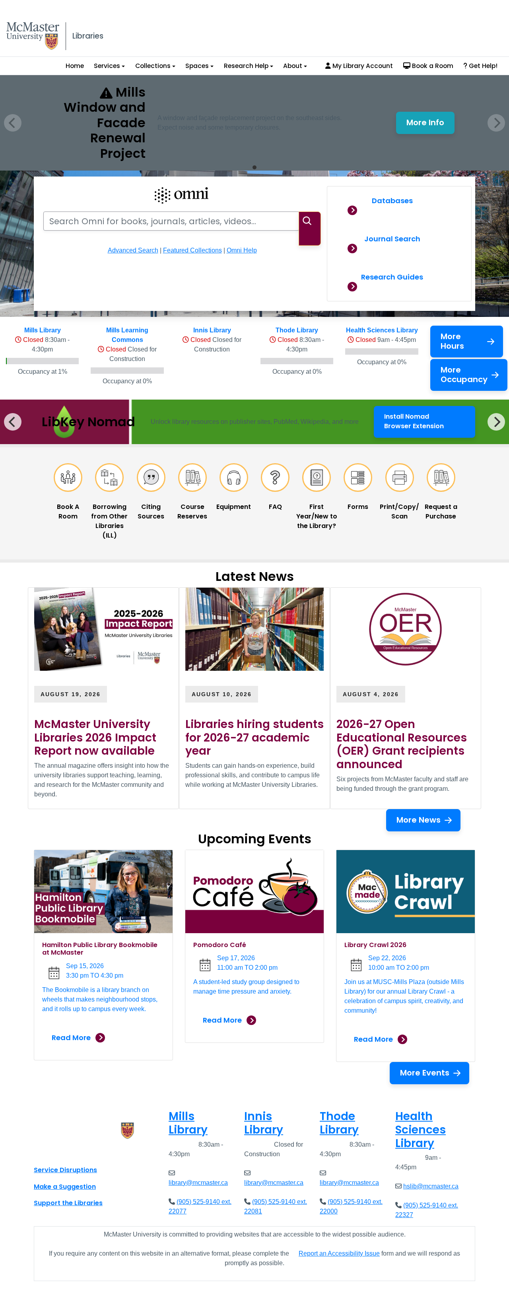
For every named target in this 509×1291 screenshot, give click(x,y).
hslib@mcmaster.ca (430, 1186)
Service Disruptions (65, 1170)
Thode (339, 1123)
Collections (153, 66)
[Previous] (12, 422)
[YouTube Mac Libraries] (70, 1152)
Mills (188, 1123)
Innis (263, 1123)
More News (418, 819)
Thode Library (297, 330)
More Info (430, 125)
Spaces (197, 66)
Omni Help (242, 250)
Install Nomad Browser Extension (427, 421)
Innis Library (212, 330)
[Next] (496, 422)
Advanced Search (133, 250)
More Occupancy (464, 374)
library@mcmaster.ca (198, 1182)
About (292, 66)
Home (75, 66)
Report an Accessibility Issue (339, 1253)
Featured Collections (192, 250)
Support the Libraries (68, 1203)
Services (107, 66)
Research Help (246, 66)
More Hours (452, 341)
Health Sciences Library (382, 330)
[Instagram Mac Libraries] (60, 1152)
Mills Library (42, 330)
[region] (254, 422)
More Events (424, 1072)
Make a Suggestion (65, 1186)
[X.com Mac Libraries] (50, 1152)
